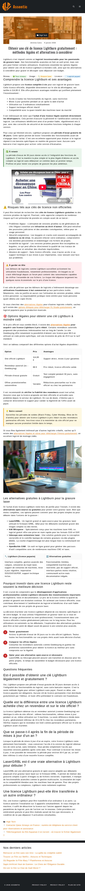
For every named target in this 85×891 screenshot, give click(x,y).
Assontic (20, 6)
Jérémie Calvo (36, 43)
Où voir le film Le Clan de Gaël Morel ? (21, 868)
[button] (74, 6)
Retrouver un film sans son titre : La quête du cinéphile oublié (32, 853)
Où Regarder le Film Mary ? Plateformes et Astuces (27, 860)
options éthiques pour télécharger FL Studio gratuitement (45, 307)
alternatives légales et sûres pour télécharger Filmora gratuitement (45, 433)
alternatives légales (33, 304)
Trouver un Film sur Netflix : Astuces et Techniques (27, 857)
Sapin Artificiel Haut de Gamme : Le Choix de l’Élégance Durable (33, 864)
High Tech (11, 822)
